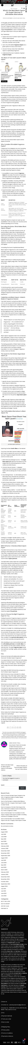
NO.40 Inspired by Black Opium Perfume (20, 76)
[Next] (27, 73)
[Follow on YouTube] (26, 10)
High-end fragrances (19, 736)
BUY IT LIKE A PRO (5, 901)
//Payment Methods (6, 1016)
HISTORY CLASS (5, 906)
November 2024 (5, 879)
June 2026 (3, 836)
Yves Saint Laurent (22, 737)
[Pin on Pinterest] (18, 728)
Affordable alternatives (7, 733)
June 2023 (3, 893)
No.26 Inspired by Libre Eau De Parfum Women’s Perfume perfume (7, 76)
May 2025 (3, 865)
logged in (12, 778)
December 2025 (5, 851)
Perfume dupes (14, 737)
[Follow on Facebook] (26, 4)
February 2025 (5, 872)
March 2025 (4, 870)
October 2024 (5, 881)
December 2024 (5, 877)
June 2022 (3, 896)
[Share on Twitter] (13, 728)
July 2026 (3, 834)
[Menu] (2, 5)
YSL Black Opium (15, 623)
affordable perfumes (13, 160)
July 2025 (3, 860)
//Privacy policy (5, 1030)
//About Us (4, 1001)
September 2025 (5, 855)
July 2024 (3, 888)
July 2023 (3, 891)
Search (2, 785)
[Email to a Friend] (15, 728)
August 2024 (4, 886)
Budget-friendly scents (16, 735)
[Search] (21, 8)
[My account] (24, 8)
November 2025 (5, 853)
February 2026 (5, 846)
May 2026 (3, 839)
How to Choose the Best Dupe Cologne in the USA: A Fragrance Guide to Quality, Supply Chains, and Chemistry (13, 797)
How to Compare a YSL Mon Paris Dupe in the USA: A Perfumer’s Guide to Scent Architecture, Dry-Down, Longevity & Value (13, 808)
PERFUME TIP (4, 908)
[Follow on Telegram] (26, 11)
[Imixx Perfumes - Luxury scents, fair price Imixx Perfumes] (12, 5)
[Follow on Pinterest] (26, 8)
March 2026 (4, 844)
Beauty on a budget (17, 733)
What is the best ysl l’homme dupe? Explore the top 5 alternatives (20, 767)
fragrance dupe (16, 618)
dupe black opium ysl (20, 358)
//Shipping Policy (5, 1027)
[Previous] (1, 73)
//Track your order (6, 1019)
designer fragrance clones (10, 625)
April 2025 (3, 867)
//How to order (5, 1022)
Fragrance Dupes (10, 736)
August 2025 (4, 858)
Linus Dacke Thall (21, 18)
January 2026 (4, 848)
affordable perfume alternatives (15, 551)
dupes (13, 455)
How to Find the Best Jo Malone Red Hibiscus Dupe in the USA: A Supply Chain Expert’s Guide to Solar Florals (13, 803)
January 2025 (4, 874)
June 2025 (3, 862)
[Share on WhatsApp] (8, 728)
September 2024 (5, 884)
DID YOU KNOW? (14, 8)
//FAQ (2, 1013)
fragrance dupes (10, 26)
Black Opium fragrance (14, 24)
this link (8, 141)
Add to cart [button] (4, 81)
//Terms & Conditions (7, 1033)
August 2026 (4, 832)
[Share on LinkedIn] (20, 728)
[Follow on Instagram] (26, 6)
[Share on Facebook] (10, 728)
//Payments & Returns (7, 1036)
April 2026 (3, 841)
